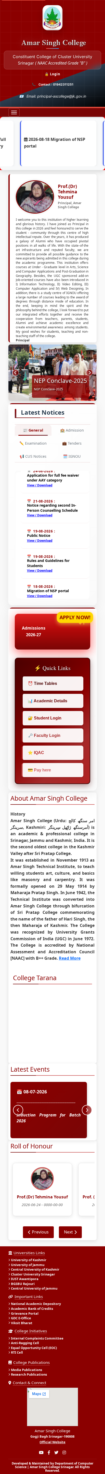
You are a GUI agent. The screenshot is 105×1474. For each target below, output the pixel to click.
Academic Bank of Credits (32, 1308)
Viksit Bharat (21, 1323)
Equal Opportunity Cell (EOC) (34, 1347)
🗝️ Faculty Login (44, 735)
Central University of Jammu (34, 1288)
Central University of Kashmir (35, 1269)
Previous (40, 1232)
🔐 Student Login (44, 718)
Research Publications (29, 1374)
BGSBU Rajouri (23, 1283)
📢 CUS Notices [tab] (33, 456)
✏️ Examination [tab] (33, 443)
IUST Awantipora (24, 1279)
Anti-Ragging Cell (25, 1343)
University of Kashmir (28, 1260)
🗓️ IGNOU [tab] (72, 456)
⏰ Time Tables (42, 683)
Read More (70, 958)
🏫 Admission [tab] (72, 430)
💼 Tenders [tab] (72, 443)
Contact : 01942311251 (55, 84)
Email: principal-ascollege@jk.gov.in (56, 96)
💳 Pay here (39, 770)
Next (68, 1232)
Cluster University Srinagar (33, 1274)
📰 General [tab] (33, 430)
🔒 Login (52, 74)
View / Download (39, 477)
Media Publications (26, 1369)
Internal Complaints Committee (37, 1338)
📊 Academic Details (47, 701)
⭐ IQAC (36, 752)
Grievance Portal (24, 1313)
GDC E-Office (21, 1318)
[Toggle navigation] (14, 112)
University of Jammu (27, 1264)
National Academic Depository (36, 1304)
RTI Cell (17, 1352)
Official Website (52, 1442)
